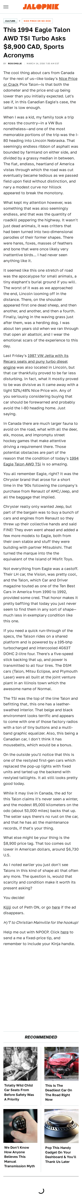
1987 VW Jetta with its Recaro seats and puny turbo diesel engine (36, 361)
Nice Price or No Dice (37, 21)
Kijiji (7, 907)
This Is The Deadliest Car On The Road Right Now (58, 1093)
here (56, 907)
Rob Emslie (15, 63)
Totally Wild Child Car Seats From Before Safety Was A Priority (19, 1092)
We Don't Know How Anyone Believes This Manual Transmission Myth (19, 1157)
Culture (10, 21)
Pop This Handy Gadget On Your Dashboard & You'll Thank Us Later (60, 1155)
